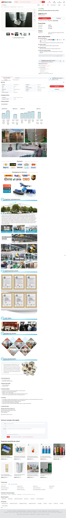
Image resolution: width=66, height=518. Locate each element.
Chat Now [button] (59, 18)
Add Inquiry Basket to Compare (19, 37)
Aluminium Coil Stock (4, 489)
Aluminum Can (35, 486)
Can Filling (61, 503)
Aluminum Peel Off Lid (20, 487)
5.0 (53, 79)
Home (2, 6)
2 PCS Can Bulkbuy (4, 505)
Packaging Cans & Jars (20, 6)
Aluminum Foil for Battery (21, 489)
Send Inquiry (44, 18)
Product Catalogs (14, 484)
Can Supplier (40, 503)
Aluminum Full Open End (36, 487)
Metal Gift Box (4, 498)
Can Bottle (45, 503)
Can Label (50, 503)
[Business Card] (63, 82)
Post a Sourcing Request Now (28, 436)
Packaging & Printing (6, 6)
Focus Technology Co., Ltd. (26, 514)
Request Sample (55, 20)
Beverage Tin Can (19, 486)
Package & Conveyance (13, 6)
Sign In (40, 73)
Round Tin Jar (26, 498)
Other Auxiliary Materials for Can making (39, 489)
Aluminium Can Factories (13, 503)
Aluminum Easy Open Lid (4, 487)
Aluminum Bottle (51, 486)
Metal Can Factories (5, 503)
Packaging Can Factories (23, 503)
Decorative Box (10, 498)
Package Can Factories (32, 503)
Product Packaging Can (40, 498)
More (2, 507)
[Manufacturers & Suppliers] (6, 2)
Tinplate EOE (51, 487)
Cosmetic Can (56, 503)
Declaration (43, 514)
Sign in (64, 2)
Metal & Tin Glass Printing (18, 498)
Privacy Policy (47, 514)
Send (8, 436)
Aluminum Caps (3, 486)
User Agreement (38, 514)
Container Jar (32, 498)
